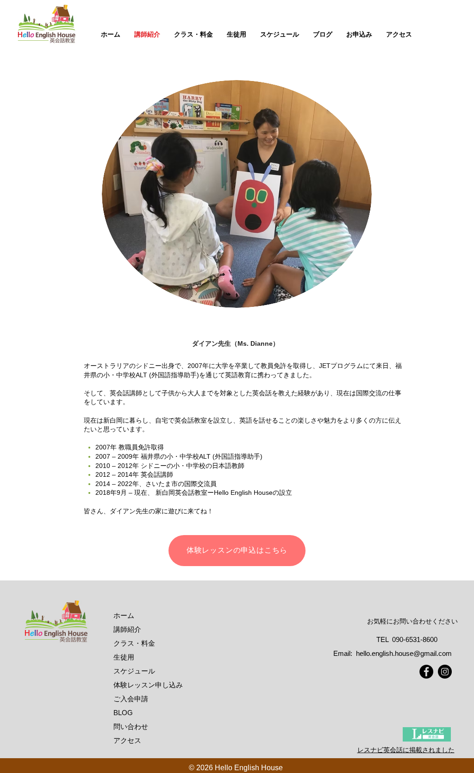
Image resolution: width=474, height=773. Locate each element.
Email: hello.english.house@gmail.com (392, 653)
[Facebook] (426, 672)
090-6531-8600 (414, 639)
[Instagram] (445, 672)
